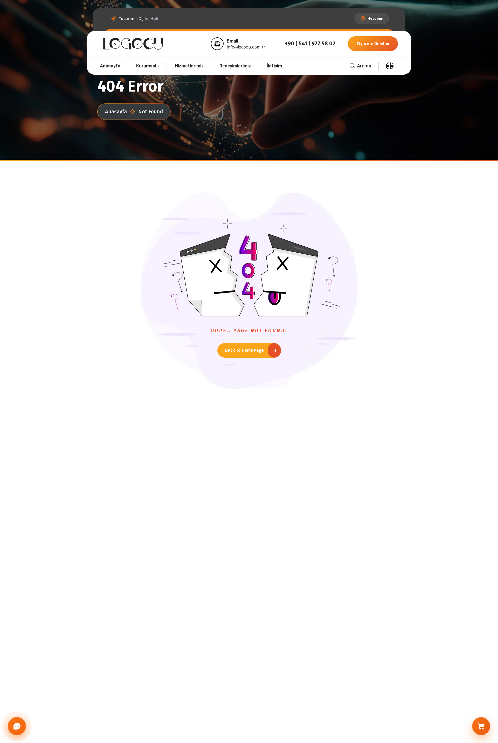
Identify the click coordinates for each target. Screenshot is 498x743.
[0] (481, 726)
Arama (364, 65)
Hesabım (375, 18)
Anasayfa (116, 111)
